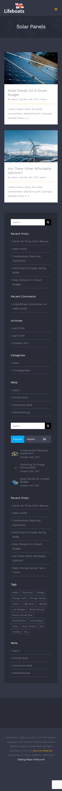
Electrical (27, 592)
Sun (42, 626)
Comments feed (22, 405)
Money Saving (36, 609)
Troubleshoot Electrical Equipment (34, 452)
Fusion (15, 604)
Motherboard (19, 620)
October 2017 (21, 343)
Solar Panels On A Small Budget (31, 66)
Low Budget (18, 609)
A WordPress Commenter (28, 304)
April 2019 (18, 335)
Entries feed (20, 397)
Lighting (42, 604)
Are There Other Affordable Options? (31, 144)
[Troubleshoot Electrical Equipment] (14, 454)
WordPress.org (21, 412)
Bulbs (15, 592)
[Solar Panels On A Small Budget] (14, 482)
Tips (26, 631)
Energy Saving (37, 598)
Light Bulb (28, 604)
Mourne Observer (43, 750)
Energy (40, 592)
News (43, 99)
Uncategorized (21, 370)
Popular (17, 439)
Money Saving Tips (22, 615)
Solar (15, 626)
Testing (16, 631)
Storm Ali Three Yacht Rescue (30, 241)
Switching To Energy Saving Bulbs (32, 466)
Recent (31, 439)
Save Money (36, 620)
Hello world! (20, 248)
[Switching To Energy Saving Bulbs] (14, 468)
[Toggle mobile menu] (56, 9)
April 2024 (19, 328)
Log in (16, 390)
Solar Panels (28, 626)
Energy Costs (19, 598)
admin (14, 99)
